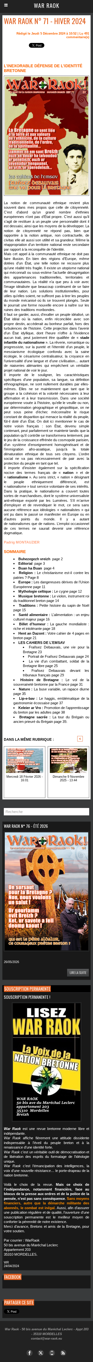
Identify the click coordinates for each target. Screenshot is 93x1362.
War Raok (46, 5)
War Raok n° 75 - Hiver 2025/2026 (24, 788)
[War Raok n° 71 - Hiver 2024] (46, 78)
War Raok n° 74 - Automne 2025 (68, 788)
